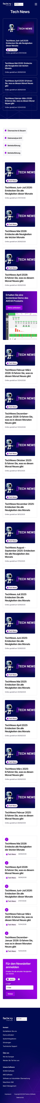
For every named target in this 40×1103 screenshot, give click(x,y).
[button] (36, 4)
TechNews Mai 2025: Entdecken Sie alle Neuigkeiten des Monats (17, 684)
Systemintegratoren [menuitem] (9, 1039)
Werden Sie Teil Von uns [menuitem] (11, 1060)
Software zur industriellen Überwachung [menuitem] (16, 1078)
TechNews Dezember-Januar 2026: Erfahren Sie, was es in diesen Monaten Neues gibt (19, 418)
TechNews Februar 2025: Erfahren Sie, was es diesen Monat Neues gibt (19, 815)
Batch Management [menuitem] (9, 1086)
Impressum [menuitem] (8, 1094)
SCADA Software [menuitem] (8, 1071)
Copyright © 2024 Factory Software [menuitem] (24, 1094)
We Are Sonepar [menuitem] (8, 1057)
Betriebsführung (14, 146)
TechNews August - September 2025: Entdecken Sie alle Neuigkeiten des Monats (20, 552)
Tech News (13, 50)
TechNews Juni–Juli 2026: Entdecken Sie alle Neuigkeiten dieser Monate (19, 43)
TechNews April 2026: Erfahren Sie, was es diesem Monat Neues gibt (19, 83)
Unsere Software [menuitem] (9, 1067)
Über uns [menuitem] (6, 1053)
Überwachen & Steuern (17, 131)
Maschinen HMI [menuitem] (8, 1082)
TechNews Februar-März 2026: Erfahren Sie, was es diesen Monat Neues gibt (20, 101)
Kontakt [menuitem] (5, 1027)
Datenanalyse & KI (15, 138)
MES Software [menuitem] (7, 1075)
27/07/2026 (22, 901)
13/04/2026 (22, 924)
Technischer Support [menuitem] (10, 1046)
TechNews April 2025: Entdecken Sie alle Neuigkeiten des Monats (17, 728)
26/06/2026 (22, 854)
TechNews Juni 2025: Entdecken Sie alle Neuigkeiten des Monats (17, 641)
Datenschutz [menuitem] (20, 1097)
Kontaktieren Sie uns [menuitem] (10, 1031)
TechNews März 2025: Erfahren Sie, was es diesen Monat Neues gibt (19, 771)
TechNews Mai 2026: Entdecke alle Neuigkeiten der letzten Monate (18, 65)
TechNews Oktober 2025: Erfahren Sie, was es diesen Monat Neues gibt (19, 463)
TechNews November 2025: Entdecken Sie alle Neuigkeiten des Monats (19, 507)
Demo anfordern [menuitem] (8, 1035)
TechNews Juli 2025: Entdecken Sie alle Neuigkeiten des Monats (17, 597)
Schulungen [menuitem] (7, 1042)
